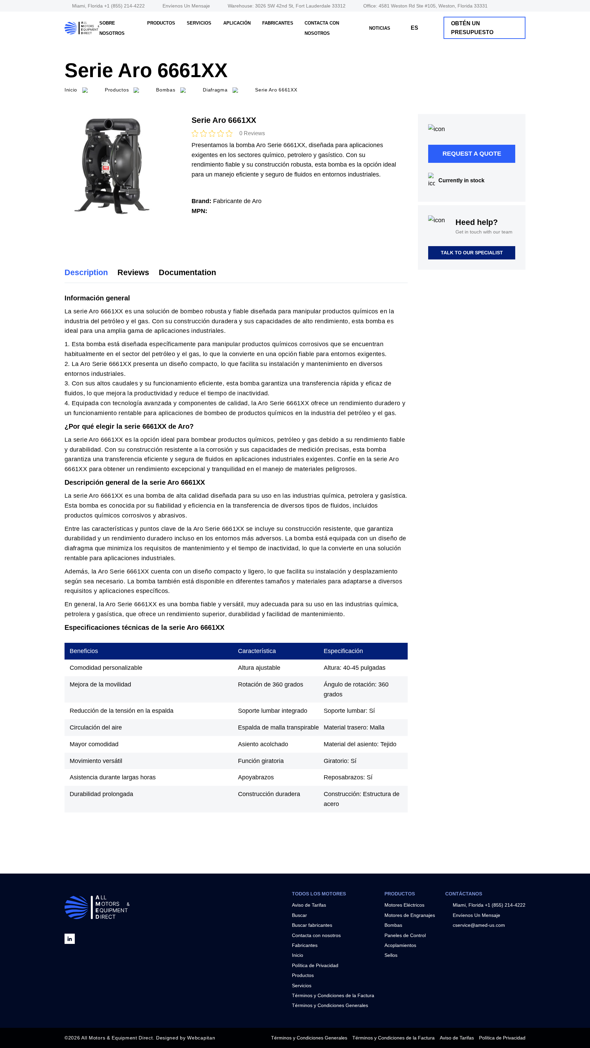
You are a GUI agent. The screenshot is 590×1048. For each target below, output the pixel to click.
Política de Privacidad (315, 965)
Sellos (390, 955)
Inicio (297, 955)
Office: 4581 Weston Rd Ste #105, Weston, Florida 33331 (425, 5)
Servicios (199, 23)
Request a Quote (471, 153)
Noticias (379, 28)
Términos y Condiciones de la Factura (333, 995)
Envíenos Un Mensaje (186, 5)
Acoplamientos (400, 945)
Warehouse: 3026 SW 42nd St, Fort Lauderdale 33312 (287, 5)
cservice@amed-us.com (479, 925)
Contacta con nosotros (316, 935)
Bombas (393, 925)
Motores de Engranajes (409, 915)
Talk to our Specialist (472, 252)
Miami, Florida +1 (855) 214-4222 (108, 5)
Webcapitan (201, 1037)
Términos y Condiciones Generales (330, 1005)
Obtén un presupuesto (472, 27)
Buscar (299, 915)
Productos (161, 23)
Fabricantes (277, 23)
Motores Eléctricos (404, 905)
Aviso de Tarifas (309, 905)
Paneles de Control (405, 935)
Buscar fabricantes (312, 925)
